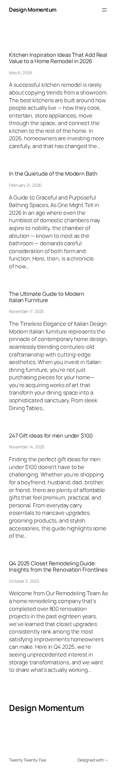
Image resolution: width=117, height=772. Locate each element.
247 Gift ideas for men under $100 (51, 436)
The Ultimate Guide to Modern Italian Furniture (46, 297)
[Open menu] (104, 9)
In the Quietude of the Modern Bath (53, 173)
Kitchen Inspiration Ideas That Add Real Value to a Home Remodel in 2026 (58, 58)
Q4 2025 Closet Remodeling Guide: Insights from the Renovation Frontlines (58, 566)
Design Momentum (32, 9)
